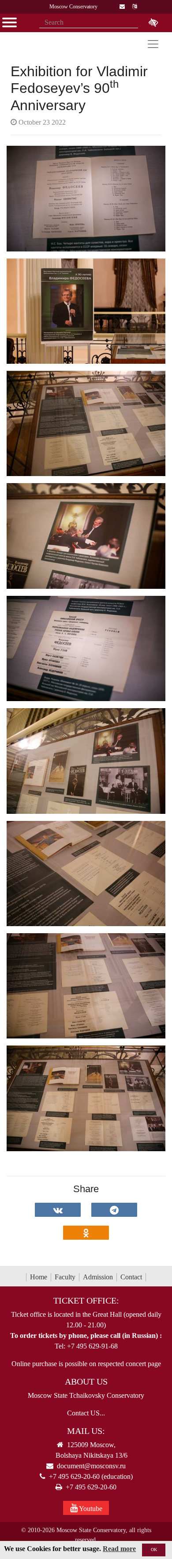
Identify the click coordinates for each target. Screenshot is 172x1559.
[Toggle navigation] (153, 44)
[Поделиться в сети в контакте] (58, 1210)
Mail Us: (86, 1431)
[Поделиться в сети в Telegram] (114, 1210)
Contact (131, 1277)
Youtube (90, 1508)
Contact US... (86, 1413)
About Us (86, 1381)
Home (38, 1277)
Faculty (65, 1277)
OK (154, 1549)
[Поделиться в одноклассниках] (86, 1233)
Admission (98, 1277)
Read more (119, 1548)
